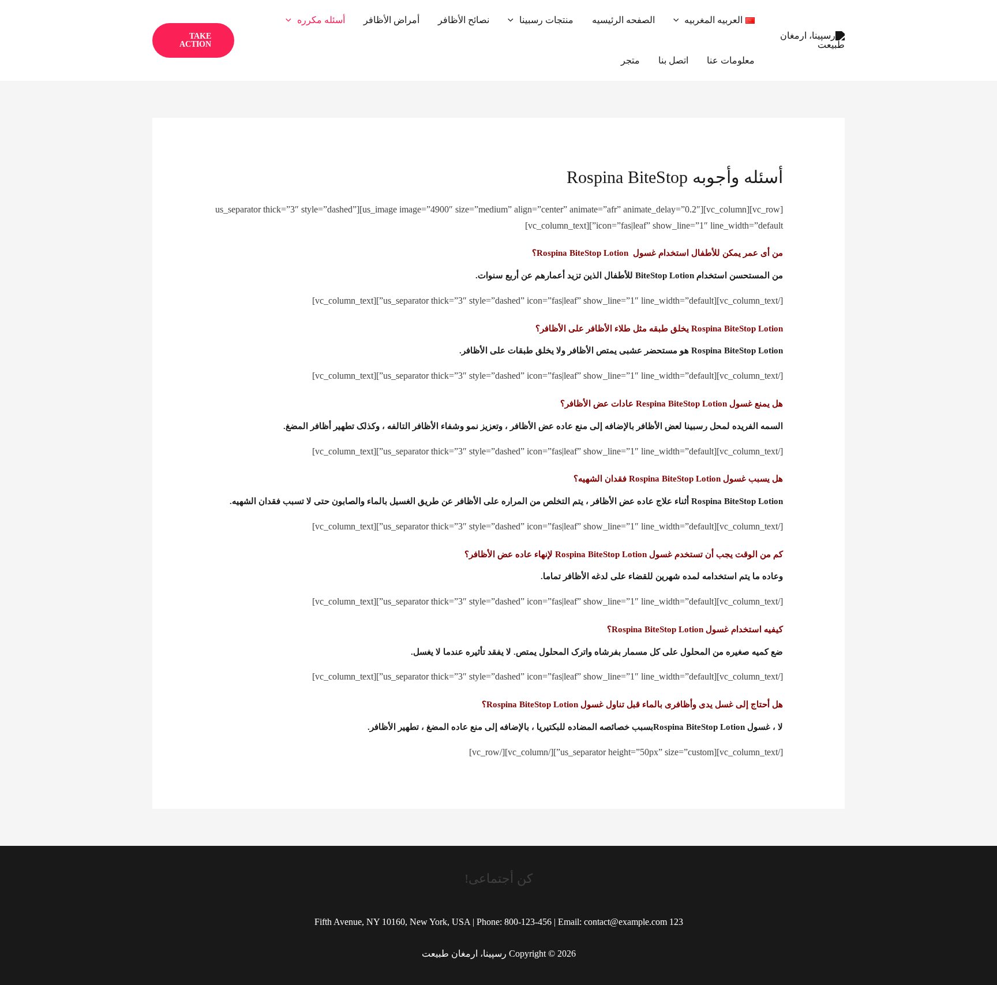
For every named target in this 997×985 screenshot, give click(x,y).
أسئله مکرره (321, 20)
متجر (630, 60)
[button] (679, 20)
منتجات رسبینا (546, 20)
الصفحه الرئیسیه (623, 20)
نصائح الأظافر (463, 20)
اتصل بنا (673, 60)
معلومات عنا (731, 60)
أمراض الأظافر (391, 20)
